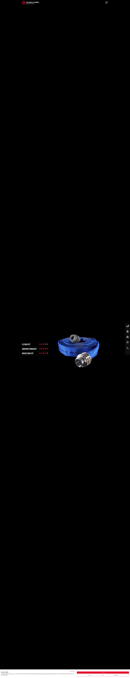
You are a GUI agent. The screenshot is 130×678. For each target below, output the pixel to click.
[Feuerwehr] (127, 336)
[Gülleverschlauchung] (127, 326)
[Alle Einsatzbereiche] (127, 342)
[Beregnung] (127, 331)
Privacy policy (72, 671)
